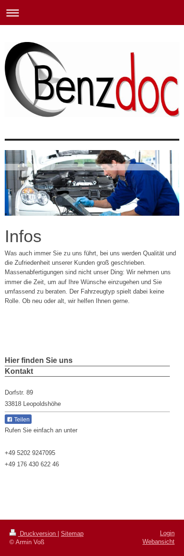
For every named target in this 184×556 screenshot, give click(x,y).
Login (167, 533)
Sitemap (72, 533)
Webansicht (158, 541)
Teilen (21, 419)
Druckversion (38, 533)
